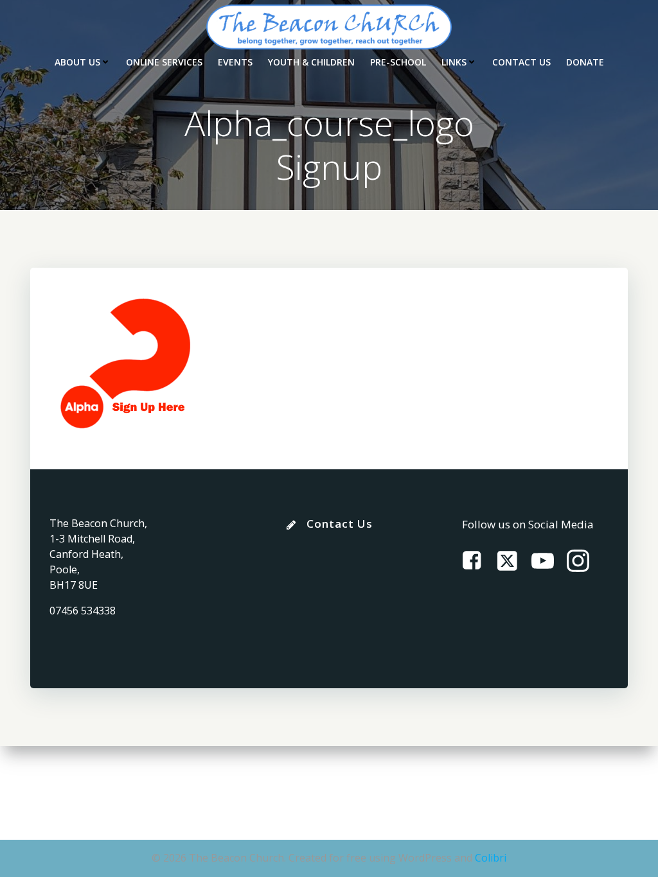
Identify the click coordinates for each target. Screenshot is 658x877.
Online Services (164, 62)
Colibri (490, 858)
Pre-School (398, 62)
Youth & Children (311, 62)
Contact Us (521, 62)
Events (235, 62)
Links (454, 62)
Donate (585, 62)
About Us (77, 62)
